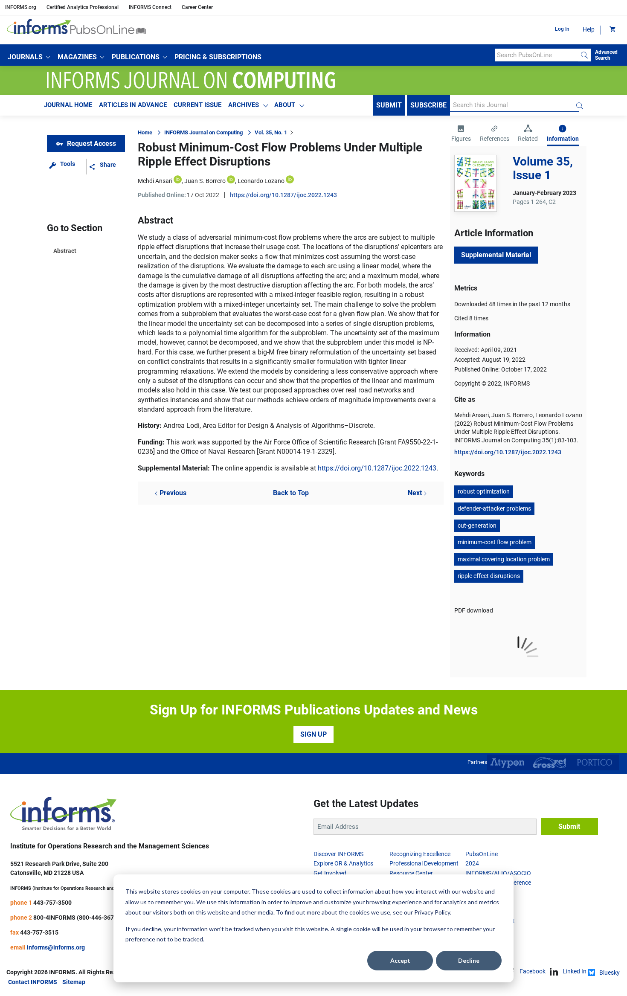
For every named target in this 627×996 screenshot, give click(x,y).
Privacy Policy (432, 912)
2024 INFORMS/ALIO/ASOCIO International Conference (498, 873)
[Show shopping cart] (611, 29)
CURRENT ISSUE (197, 105)
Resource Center (411, 873)
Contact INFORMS (32, 982)
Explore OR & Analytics (343, 863)
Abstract (64, 250)
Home (145, 132)
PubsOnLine (481, 854)
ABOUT (284, 105)
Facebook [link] (533, 971)
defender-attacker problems (494, 508)
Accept (400, 960)
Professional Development (424, 863)
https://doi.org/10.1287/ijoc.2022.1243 (283, 195)
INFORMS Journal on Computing (203, 132)
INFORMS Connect (150, 7)
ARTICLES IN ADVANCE (133, 105)
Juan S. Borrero (205, 180)
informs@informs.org (56, 947)
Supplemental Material (496, 255)
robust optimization (484, 491)
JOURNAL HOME (68, 105)
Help (589, 29)
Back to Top (291, 493)
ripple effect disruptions (489, 575)
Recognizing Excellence (419, 854)
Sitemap (73, 982)
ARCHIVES (243, 105)
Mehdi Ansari (155, 180)
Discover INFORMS (338, 854)
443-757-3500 (52, 902)
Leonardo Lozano (261, 180)
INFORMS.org (20, 7)
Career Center (197, 7)
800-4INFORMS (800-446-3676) (76, 917)
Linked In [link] (574, 971)
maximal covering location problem (504, 559)
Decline (468, 960)
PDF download (473, 610)
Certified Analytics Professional (82, 7)
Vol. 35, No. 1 (271, 132)
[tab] (461, 134)
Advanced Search (606, 55)
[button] (29, 57)
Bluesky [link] (609, 972)
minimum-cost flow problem (494, 542)
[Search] (584, 55)
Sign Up (313, 734)
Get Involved (330, 873)
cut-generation (477, 525)
